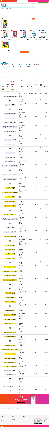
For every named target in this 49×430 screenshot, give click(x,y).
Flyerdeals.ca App (3, 420)
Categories (12, 2)
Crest (5, 4)
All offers (3, 4)
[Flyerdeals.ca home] (4, 1)
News (1, 422)
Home (2, 2)
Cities (15, 2)
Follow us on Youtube (14, 419)
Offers (7, 2)
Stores (10, 2)
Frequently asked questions (3, 417)
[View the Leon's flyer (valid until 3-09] (4, 24)
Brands (1, 419)
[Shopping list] (47, 1)
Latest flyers (4, 2)
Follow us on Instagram (14, 418)
